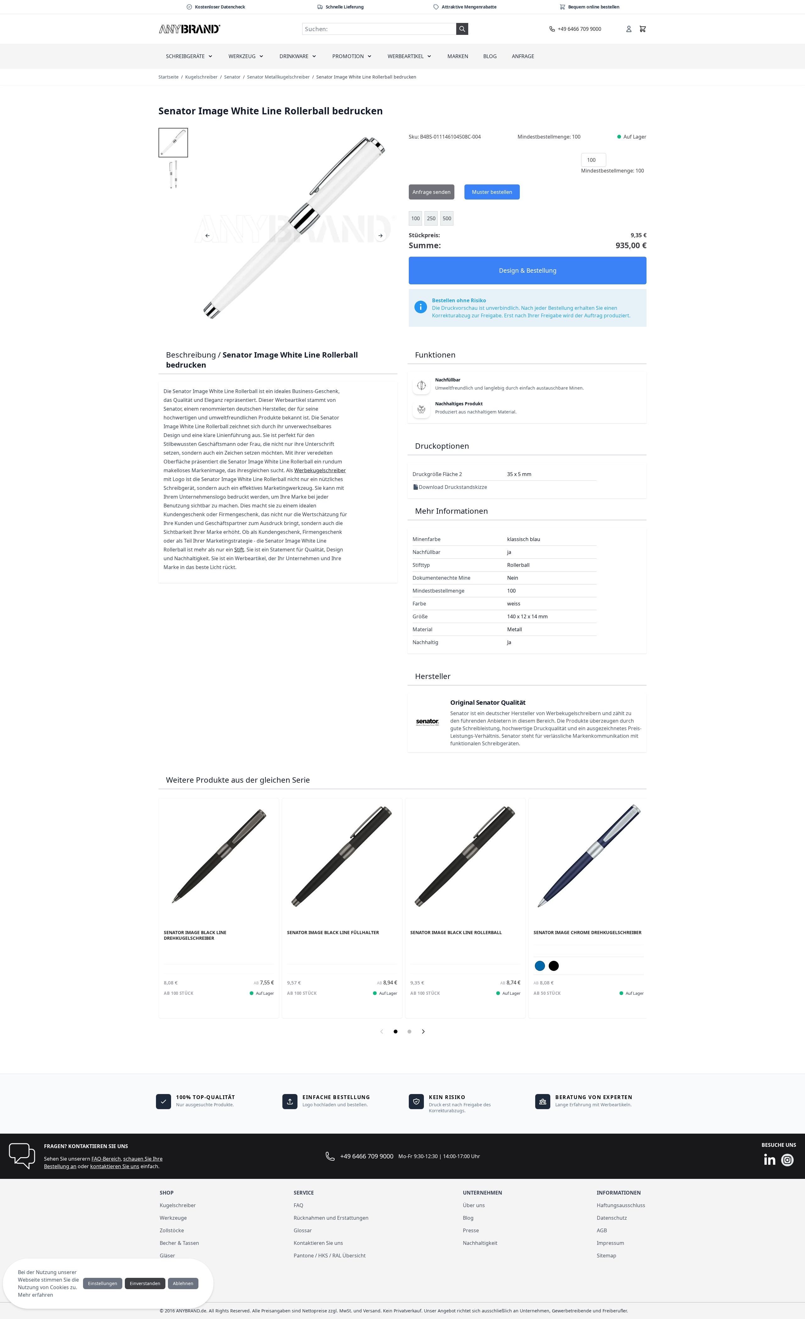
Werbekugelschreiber (320, 470)
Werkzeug (242, 56)
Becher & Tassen (179, 1243)
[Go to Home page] (189, 29)
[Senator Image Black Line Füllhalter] (342, 858)
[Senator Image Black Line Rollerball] (465, 858)
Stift (239, 549)
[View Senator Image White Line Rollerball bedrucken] (173, 142)
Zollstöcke (172, 1230)
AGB (602, 1230)
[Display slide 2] (409, 1031)
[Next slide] (423, 1031)
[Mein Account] (629, 29)
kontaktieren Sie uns (114, 1166)
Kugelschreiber (201, 77)
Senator (232, 77)
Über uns (474, 1205)
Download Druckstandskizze (453, 487)
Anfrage (523, 56)
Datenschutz (612, 1217)
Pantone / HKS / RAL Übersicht (330, 1255)
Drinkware (294, 56)
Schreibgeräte (185, 56)
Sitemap (606, 1255)
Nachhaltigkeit (480, 1243)
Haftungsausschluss (621, 1205)
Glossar (303, 1230)
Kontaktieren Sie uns (318, 1243)
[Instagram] (787, 1160)
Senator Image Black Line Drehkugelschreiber (195, 935)
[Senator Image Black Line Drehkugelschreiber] (218, 858)
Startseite (168, 77)
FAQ (298, 1205)
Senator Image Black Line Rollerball (456, 932)
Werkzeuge (173, 1217)
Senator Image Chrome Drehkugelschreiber (587, 932)
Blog (490, 56)
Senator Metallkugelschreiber (278, 77)
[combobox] (379, 29)
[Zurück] (207, 235)
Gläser (167, 1255)
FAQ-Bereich (106, 1158)
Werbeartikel (406, 56)
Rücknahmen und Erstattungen (331, 1217)
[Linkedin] (769, 1160)
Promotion (348, 56)
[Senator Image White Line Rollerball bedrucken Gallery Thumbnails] (173, 158)
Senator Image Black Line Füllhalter (333, 932)
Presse (471, 1230)
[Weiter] (380, 235)
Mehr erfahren (35, 1294)
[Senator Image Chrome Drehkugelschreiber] (588, 858)
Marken (457, 56)
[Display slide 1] (395, 1031)
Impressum (610, 1243)
